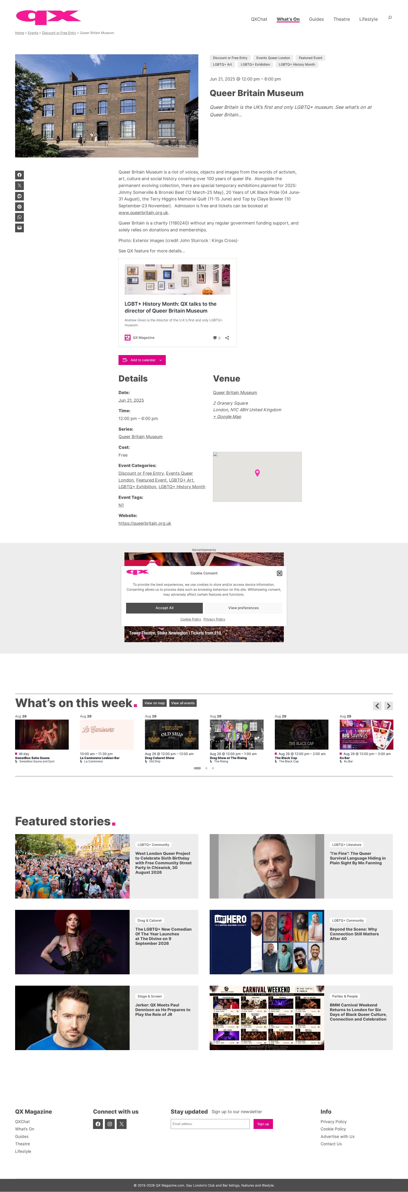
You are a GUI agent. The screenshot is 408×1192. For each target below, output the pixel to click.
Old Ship (154, 761)
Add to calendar (143, 360)
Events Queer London (273, 58)
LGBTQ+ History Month (297, 64)
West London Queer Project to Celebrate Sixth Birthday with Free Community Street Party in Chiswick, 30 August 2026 (163, 863)
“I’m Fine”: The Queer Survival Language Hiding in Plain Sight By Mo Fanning (358, 858)
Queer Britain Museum (141, 436)
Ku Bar (345, 758)
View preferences (243, 608)
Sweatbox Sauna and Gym (36, 761)
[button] (279, 573)
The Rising (221, 761)
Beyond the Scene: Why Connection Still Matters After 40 (354, 934)
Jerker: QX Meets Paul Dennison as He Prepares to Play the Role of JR (163, 1010)
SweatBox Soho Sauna (32, 758)
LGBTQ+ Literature (346, 844)
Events (33, 33)
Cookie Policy (190, 619)
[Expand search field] (390, 19)
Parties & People (345, 996)
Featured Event (310, 58)
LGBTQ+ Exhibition (255, 64)
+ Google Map (227, 416)
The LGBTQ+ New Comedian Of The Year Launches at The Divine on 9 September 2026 (163, 936)
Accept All (165, 608)
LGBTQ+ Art (222, 64)
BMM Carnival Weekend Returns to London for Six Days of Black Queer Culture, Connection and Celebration (358, 1012)
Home (19, 33)
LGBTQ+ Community (153, 844)
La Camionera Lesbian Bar (99, 758)
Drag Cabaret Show (159, 758)
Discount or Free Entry (59, 33)
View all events (183, 703)
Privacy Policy (214, 619)
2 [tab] (206, 768)
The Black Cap (286, 758)
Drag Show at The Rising (228, 758)
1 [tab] (197, 768)
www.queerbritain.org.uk (143, 212)
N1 (121, 505)
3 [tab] (213, 768)
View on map (154, 703)
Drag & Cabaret (150, 920)
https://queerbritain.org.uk (145, 523)
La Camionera (93, 761)
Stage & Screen (150, 996)
